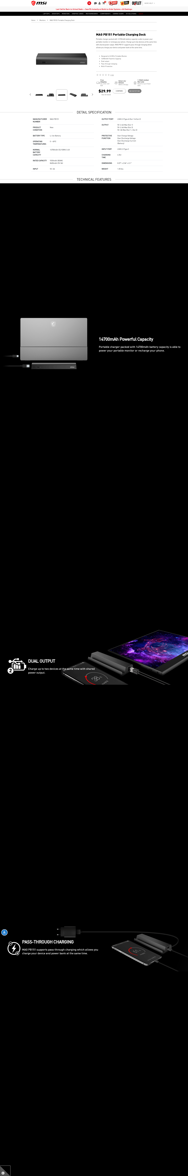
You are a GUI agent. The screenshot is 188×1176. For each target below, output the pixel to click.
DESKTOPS (56, 14)
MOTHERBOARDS (92, 14)
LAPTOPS (46, 14)
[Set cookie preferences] (5, 1171)
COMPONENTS (105, 14)
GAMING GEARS (118, 14)
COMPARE (119, 91)
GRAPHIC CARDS (78, 14)
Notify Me (135, 91)
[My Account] (99, 3)
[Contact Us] (95, 3)
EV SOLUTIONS (131, 14)
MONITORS (66, 14)
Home (33, 20)
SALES (141, 14)
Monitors (43, 20)
